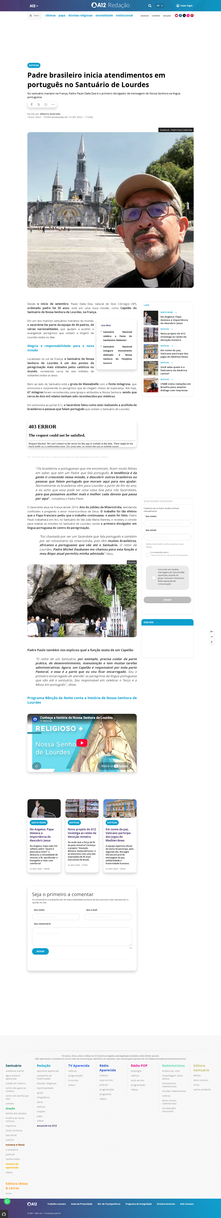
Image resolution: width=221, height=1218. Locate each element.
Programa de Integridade (139, 1204)
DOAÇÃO (167, 16)
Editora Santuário (201, 1067)
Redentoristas (173, 1065)
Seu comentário (42, 923)
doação (10, 1108)
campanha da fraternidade (44, 1077)
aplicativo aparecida (48, 1070)
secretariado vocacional (169, 1110)
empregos (136, 1070)
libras (40, 1102)
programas (105, 1094)
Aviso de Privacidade (81, 1204)
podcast (103, 1084)
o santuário (12, 1149)
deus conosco (200, 1080)
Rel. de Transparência (109, 1204)
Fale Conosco (187, 1204)
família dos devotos (16, 1113)
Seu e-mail (91, 909)
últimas (50, 15)
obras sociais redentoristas (169, 1102)
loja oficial (11, 1135)
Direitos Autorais (166, 1204)
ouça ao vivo (106, 1080)
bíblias (197, 1075)
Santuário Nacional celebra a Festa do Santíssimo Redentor (117, 336)
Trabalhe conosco (56, 1204)
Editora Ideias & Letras (17, 1185)
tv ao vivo (73, 1080)
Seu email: (151, 530)
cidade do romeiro (16, 1083)
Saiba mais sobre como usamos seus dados (164, 545)
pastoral (10, 1154)
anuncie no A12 (47, 1125)
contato (156, 16)
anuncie (145, 16)
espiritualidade (45, 1088)
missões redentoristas (174, 1091)
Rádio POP (139, 1065)
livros (196, 1084)
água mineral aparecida (13, 1077)
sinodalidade (104, 15)
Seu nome (39, 909)
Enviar (40, 951)
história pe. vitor (171, 1070)
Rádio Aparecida (107, 1067)
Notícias (34, 65)
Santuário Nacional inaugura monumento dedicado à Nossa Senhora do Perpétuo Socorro (117, 355)
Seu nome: (151, 516)
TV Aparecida (78, 1065)
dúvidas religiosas (80, 15)
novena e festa (15, 1145)
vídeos (9, 1172)
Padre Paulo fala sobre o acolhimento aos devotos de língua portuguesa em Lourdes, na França (70, 457)
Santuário (13, 1065)
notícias (10, 1139)
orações (41, 1111)
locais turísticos (14, 1130)
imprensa (11, 1125)
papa (62, 15)
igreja (40, 1092)
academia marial (15, 1070)
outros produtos (202, 1089)
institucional (124, 15)
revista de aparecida (12, 1165)
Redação (43, 1065)
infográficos (43, 1097)
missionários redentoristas (169, 1085)
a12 (28, 457)
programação (75, 1075)
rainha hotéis (13, 1159)
